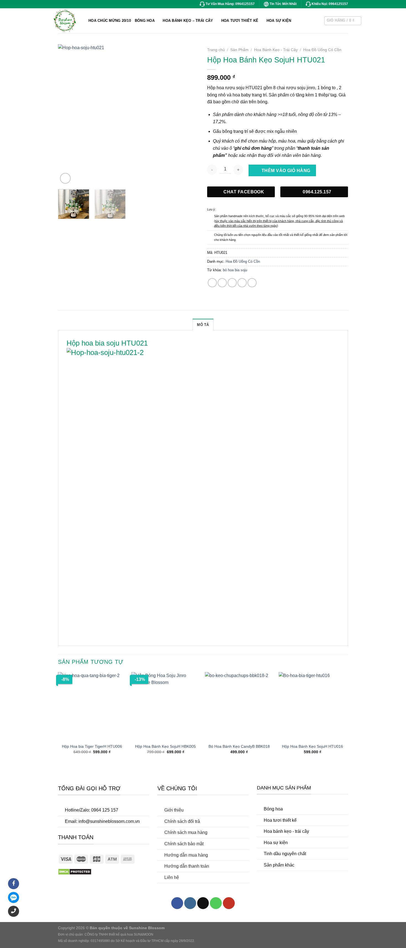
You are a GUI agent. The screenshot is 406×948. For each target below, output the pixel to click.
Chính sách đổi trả (182, 821)
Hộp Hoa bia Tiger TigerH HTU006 (92, 746)
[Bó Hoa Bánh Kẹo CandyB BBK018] (239, 706)
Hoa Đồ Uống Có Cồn (322, 50)
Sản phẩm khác (279, 865)
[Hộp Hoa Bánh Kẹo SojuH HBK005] (165, 706)
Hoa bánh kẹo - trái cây (286, 831)
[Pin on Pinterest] (242, 282)
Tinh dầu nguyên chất (285, 853)
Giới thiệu (174, 810)
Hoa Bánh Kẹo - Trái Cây (276, 50)
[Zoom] (65, 178)
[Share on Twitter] (222, 282)
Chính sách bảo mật (184, 843)
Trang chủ (216, 50)
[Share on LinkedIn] (252, 282)
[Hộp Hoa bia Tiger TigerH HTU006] (92, 706)
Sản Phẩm (239, 50)
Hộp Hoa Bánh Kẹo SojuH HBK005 (165, 746)
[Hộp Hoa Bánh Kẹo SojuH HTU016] (313, 706)
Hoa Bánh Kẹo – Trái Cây (188, 21)
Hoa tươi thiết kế (280, 820)
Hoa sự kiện (276, 842)
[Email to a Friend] (232, 282)
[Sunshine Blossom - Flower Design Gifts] (85, 20)
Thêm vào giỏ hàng (286, 170)
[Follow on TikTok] (203, 903)
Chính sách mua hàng (185, 832)
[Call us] (216, 903)
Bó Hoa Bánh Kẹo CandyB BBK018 (239, 746)
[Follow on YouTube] (229, 903)
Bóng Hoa (145, 21)
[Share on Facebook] (212, 282)
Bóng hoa (273, 809)
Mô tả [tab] (203, 325)
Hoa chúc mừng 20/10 (109, 21)
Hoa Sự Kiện (279, 21)
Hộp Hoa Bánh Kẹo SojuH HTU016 (312, 746)
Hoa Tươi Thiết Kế (239, 21)
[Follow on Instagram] (190, 903)
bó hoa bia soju (235, 270)
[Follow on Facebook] (177, 903)
